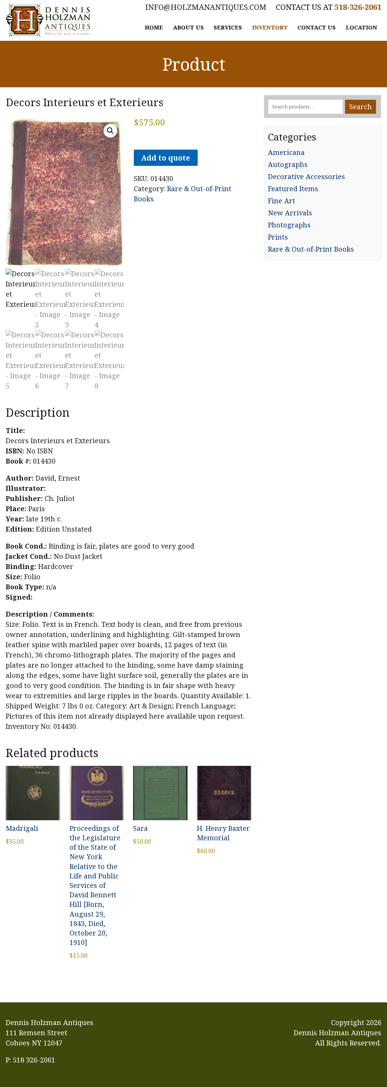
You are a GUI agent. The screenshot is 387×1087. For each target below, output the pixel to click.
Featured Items (293, 188)
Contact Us (316, 27)
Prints (278, 236)
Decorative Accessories (306, 176)
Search (360, 106)
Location (361, 27)
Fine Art (281, 200)
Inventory (270, 27)
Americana (286, 152)
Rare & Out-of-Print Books (311, 249)
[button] (110, 131)
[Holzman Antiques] (48, 20)
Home (154, 27)
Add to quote (165, 158)
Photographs (289, 224)
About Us (188, 27)
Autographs (288, 164)
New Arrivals (290, 212)
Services (228, 27)
